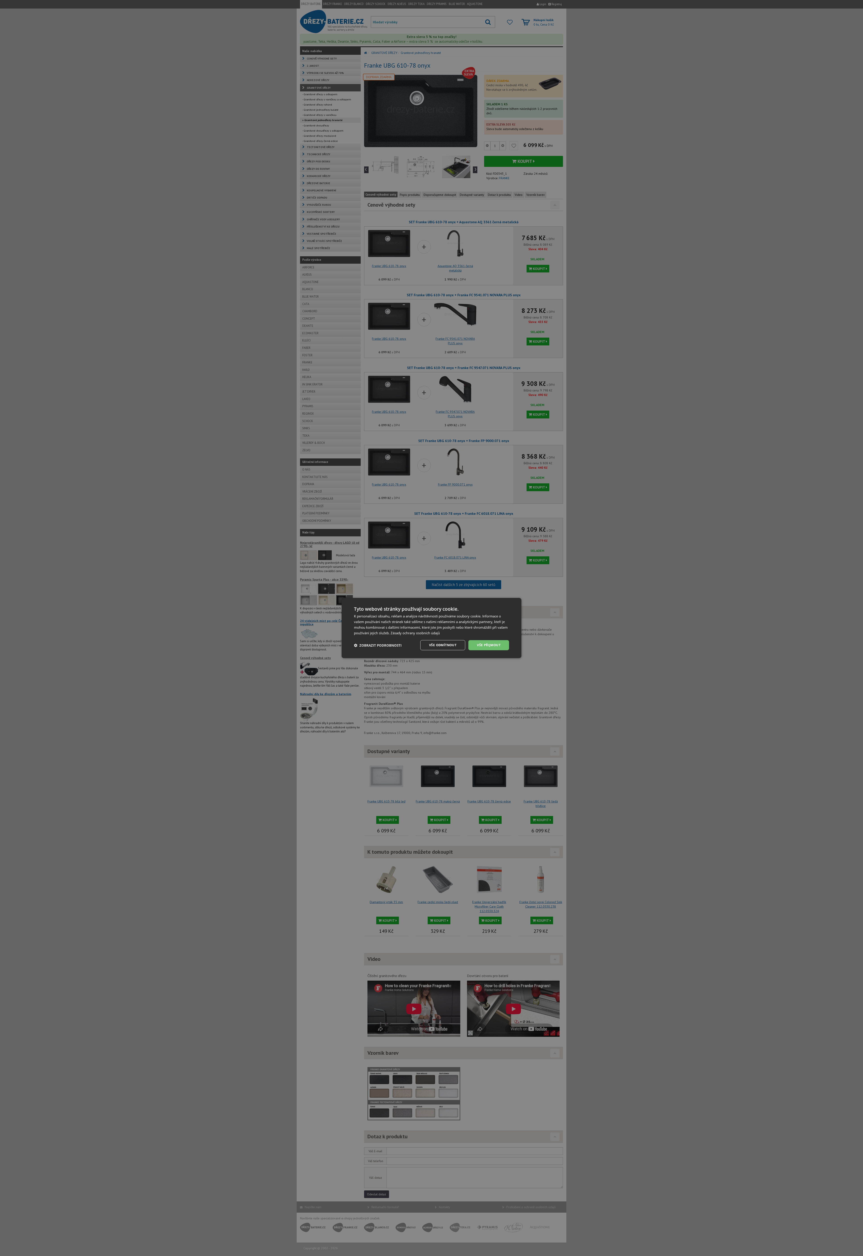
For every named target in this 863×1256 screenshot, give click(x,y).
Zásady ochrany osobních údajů (415, 633)
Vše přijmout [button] (488, 645)
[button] (378, 645)
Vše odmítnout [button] (442, 645)
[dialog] (431, 628)
